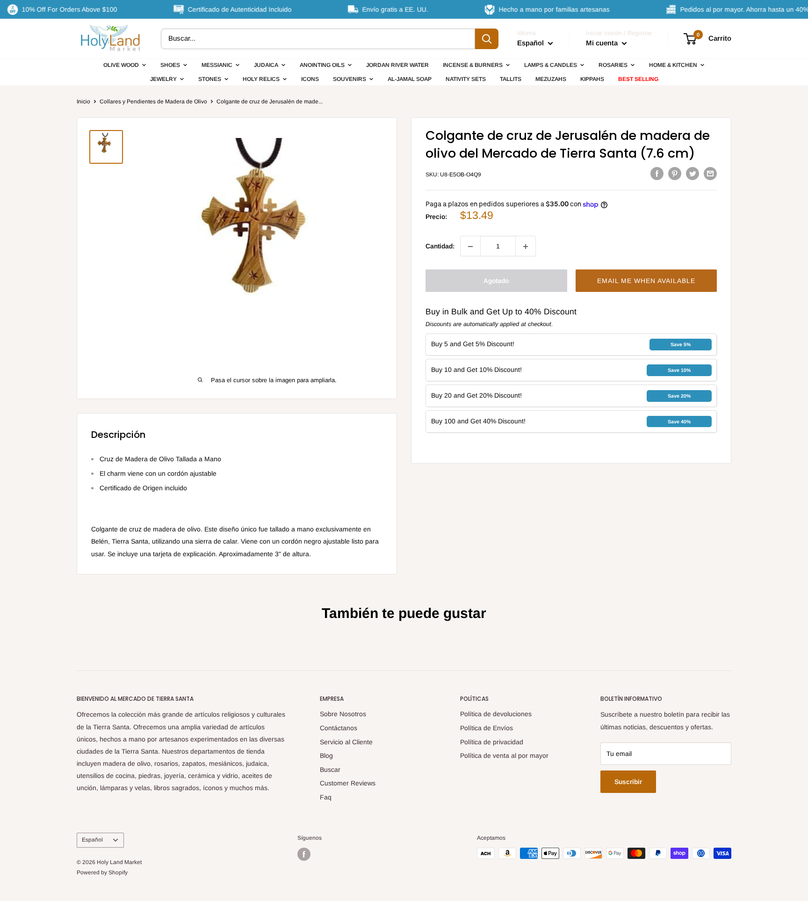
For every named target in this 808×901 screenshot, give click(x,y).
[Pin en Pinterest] (674, 173)
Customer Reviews (347, 783)
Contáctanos (338, 728)
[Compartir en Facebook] (657, 173)
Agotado (496, 281)
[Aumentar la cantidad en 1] (525, 246)
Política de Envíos (486, 728)
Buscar (330, 769)
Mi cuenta (603, 43)
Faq (326, 797)
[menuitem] (125, 65)
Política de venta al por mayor (504, 755)
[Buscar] (486, 39)
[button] (646, 281)
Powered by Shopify (102, 872)
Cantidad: (440, 246)
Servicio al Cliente (346, 742)
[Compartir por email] (710, 173)
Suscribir (628, 781)
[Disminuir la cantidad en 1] (470, 246)
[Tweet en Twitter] (692, 173)
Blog (326, 755)
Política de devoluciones (496, 714)
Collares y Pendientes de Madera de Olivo (153, 101)
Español (92, 839)
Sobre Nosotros (343, 714)
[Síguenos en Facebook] (303, 854)
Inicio (83, 101)
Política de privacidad (491, 742)
